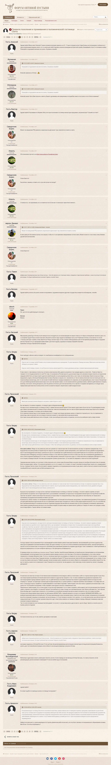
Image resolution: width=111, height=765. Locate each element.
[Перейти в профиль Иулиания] (12, 69)
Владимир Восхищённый (12, 655)
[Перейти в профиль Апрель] (12, 160)
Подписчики (99, 29)
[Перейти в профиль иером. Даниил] (12, 233)
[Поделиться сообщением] (106, 42)
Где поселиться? (36, 33)
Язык (52, 762)
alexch (11, 307)
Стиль (58, 762)
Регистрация (103, 4)
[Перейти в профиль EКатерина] (12, 94)
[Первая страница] (4, 37)
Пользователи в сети (51, 20)
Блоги (22, 20)
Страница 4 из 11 (47, 37)
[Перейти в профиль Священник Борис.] (12, 135)
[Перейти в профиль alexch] (12, 316)
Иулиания (12, 59)
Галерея (29, 20)
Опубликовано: (28, 42)
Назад (8, 37)
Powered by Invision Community (55, 764)
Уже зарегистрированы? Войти (86, 4)
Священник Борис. (11, 128)
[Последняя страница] (40, 37)
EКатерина (11, 85)
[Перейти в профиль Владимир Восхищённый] (12, 668)
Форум (6, 20)
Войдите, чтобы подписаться (86, 29)
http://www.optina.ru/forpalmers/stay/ (47, 154)
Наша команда (38, 20)
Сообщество (8, 17)
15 (106, 29)
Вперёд (36, 37)
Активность (20, 17)
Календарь (14, 20)
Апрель (12, 151)
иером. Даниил (11, 223)
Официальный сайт (34, 17)
